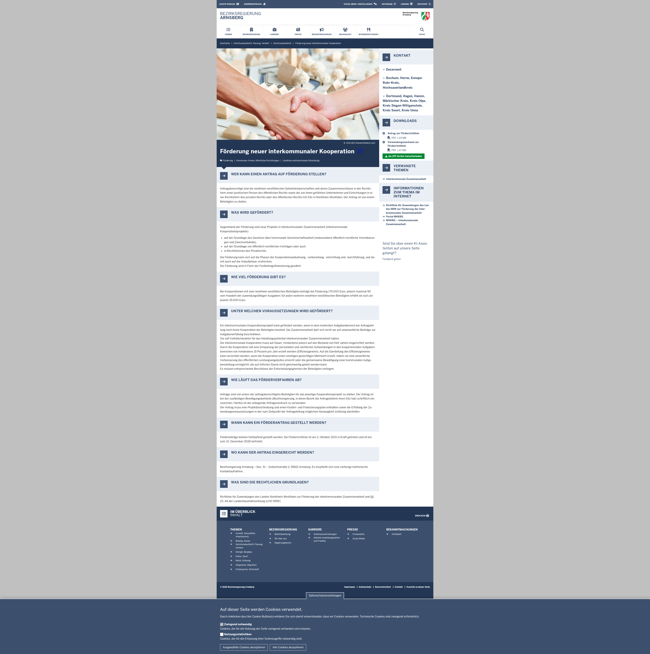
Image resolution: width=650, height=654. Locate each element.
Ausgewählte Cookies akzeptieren (244, 647)
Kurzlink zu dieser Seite (418, 587)
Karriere (315, 529)
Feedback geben (392, 259)
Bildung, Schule (243, 541)
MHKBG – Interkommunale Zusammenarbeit (402, 222)
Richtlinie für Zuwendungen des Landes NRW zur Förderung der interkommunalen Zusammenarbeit (407, 209)
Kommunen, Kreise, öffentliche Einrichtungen (257, 160)
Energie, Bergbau (244, 552)
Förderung (228, 160)
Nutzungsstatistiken (238, 634)
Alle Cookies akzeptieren (288, 647)
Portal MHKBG (394, 216)
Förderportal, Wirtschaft (247, 569)
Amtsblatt (396, 534)
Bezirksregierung (283, 529)
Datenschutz (365, 587)
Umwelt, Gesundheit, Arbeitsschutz (246, 535)
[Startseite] (416, 16)
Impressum (349, 587)
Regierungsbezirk (283, 542)
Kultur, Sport (242, 556)
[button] (360, 4)
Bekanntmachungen (402, 529)
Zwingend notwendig (238, 624)
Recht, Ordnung (243, 560)
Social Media (359, 538)
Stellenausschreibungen (325, 534)
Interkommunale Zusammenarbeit (406, 179)
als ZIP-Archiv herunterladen (405, 156)
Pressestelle (358, 534)
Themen (236, 529)
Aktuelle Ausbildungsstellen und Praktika (327, 539)
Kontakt (399, 587)
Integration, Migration (246, 565)
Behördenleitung (282, 534)
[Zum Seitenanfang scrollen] (643, 648)
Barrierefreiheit (383, 587)
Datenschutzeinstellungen (325, 595)
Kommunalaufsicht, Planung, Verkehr (249, 546)
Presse (352, 529)
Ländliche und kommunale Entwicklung (301, 160)
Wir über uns (281, 538)
